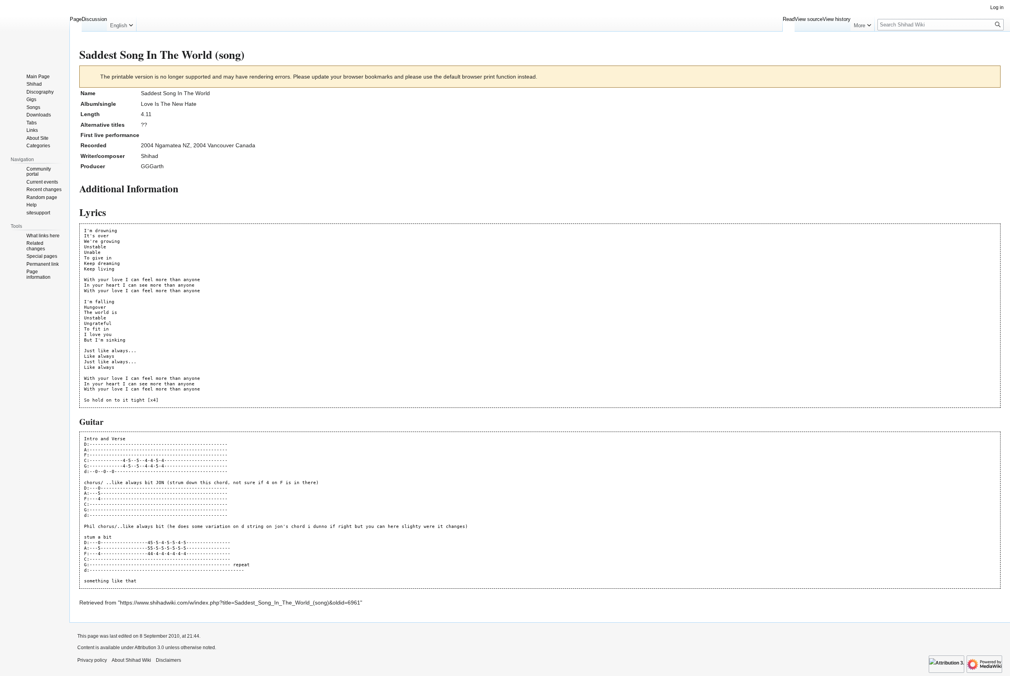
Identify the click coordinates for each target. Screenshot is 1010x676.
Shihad (149, 156)
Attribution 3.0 (150, 647)
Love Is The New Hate (168, 104)
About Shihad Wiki (131, 660)
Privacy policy (92, 660)
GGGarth (152, 166)
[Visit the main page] (34, 31)
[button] (121, 24)
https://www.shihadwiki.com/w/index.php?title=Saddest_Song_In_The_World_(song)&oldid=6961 (240, 602)
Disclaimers (168, 660)
